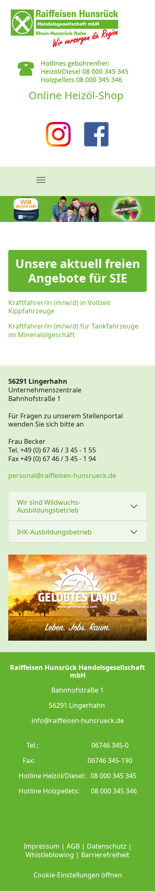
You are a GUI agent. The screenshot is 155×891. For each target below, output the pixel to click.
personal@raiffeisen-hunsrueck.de (62, 475)
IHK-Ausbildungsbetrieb (54, 531)
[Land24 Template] (64, 28)
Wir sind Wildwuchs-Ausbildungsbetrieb (48, 506)
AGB (73, 846)
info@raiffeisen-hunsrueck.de (77, 720)
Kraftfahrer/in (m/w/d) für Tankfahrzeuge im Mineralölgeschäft (73, 330)
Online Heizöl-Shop (76, 95)
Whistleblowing (50, 854)
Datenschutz (106, 846)
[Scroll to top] (137, 873)
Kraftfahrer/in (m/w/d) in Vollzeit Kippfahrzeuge (59, 307)
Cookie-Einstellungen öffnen (77, 874)
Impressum (42, 846)
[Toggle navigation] (40, 180)
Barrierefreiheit (105, 854)
